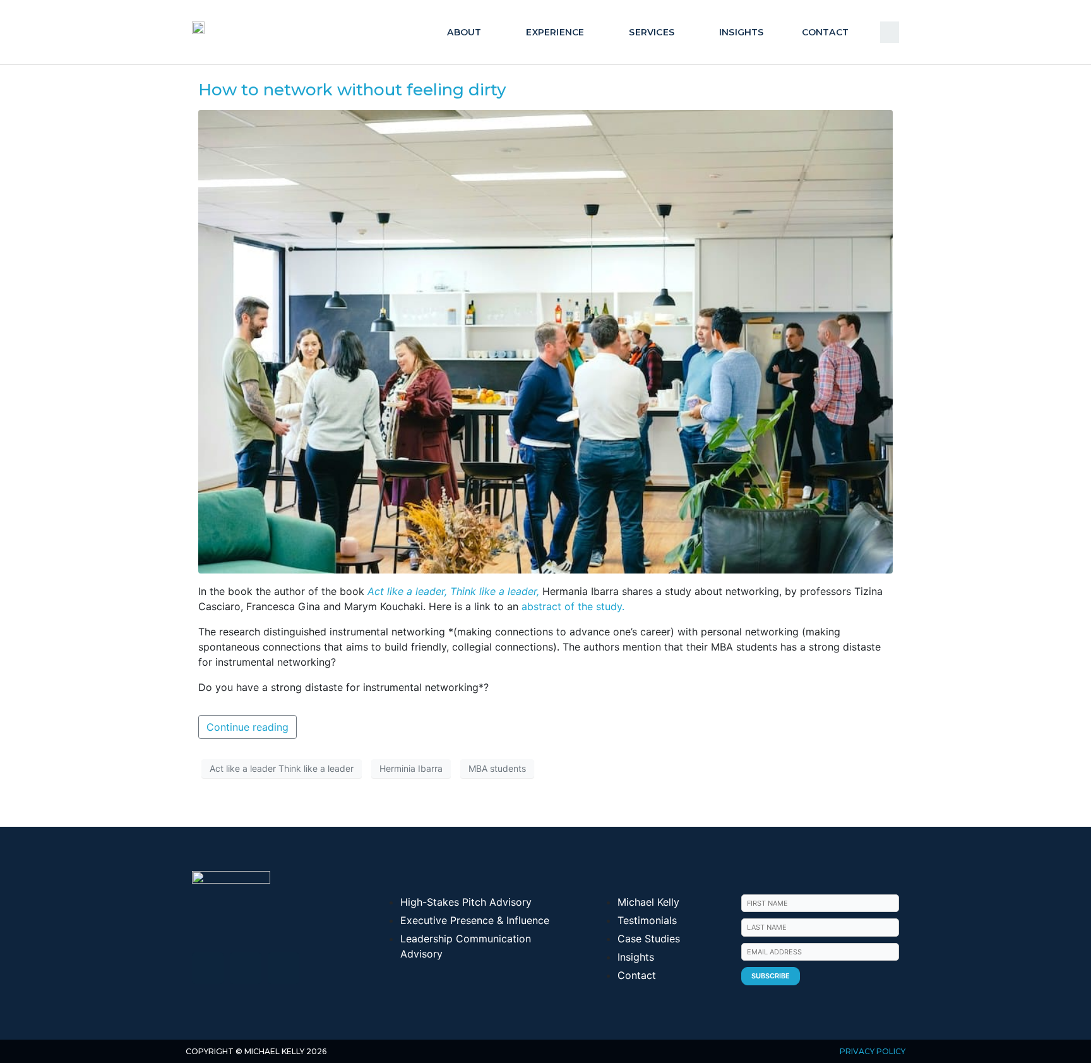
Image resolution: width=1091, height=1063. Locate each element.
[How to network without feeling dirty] (545, 340)
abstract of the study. (571, 606)
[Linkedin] (208, 968)
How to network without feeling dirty (352, 90)
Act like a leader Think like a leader (282, 768)
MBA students (497, 768)
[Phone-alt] (283, 968)
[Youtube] (245, 968)
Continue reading (247, 727)
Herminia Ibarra (411, 768)
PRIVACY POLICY (872, 1051)
